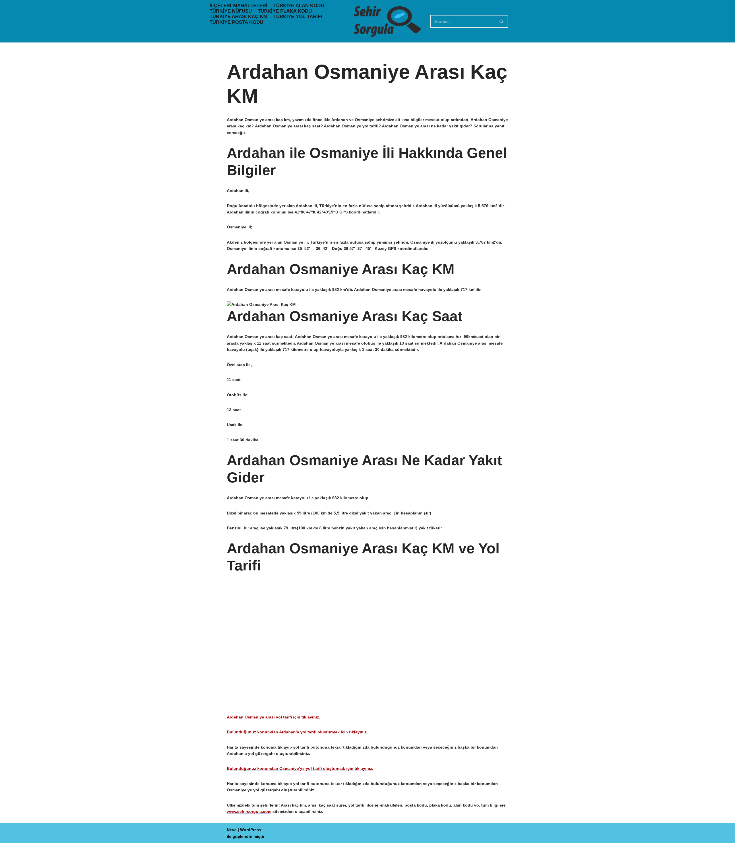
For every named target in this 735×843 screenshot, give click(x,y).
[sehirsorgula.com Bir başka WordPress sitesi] (387, 21)
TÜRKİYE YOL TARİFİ (297, 16)
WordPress (250, 830)
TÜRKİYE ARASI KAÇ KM (238, 16)
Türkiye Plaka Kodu (285, 11)
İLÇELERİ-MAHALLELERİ (238, 5)
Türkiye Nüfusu (231, 11)
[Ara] (501, 21)
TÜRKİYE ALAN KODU (298, 5)
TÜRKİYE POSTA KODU (236, 22)
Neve (232, 830)
